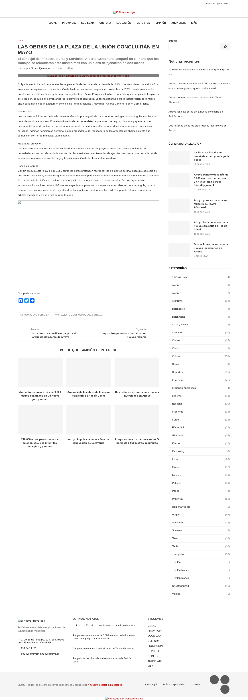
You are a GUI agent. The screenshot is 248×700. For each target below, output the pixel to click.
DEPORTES (143, 22)
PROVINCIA (69, 22)
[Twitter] (23, 3)
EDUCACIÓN (123, 22)
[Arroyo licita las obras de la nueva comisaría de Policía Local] (88, 372)
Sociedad (201, 522)
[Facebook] (19, 3)
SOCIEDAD (87, 22)
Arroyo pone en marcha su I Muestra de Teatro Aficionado (211, 204)
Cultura (201, 356)
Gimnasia (201, 435)
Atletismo (201, 300)
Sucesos (201, 530)
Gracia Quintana (40, 68)
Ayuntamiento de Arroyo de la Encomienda (79, 315)
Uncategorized (201, 585)
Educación (201, 380)
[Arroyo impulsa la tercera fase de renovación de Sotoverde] (88, 419)
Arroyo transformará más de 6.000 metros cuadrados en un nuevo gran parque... (40, 396)
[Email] (31, 3)
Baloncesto (201, 308)
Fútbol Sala (201, 427)
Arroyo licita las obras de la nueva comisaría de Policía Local (211, 226)
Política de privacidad (174, 684)
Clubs (201, 348)
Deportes (201, 372)
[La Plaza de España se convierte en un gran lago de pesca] (179, 158)
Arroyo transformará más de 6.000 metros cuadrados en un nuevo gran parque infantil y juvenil (211, 180)
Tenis (201, 546)
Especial (201, 403)
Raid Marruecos (201, 506)
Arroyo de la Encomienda (34, 315)
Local (20, 40)
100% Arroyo (201, 276)
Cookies (196, 684)
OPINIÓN (160, 22)
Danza (201, 364)
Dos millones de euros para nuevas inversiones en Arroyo (211, 248)
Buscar (172, 40)
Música (201, 467)
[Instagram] (27, 3)
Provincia (201, 498)
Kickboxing (201, 451)
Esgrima (201, 395)
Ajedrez (201, 284)
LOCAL (52, 22)
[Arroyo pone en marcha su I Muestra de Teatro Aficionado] (179, 206)
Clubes (201, 340)
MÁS (194, 22)
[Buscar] (225, 46)
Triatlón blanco (201, 570)
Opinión (201, 475)
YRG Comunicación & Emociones (105, 684)
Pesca (201, 490)
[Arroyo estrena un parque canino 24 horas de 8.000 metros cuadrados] (137, 419)
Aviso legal (151, 684)
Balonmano (201, 316)
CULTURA (105, 22)
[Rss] (35, 3)
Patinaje (201, 482)
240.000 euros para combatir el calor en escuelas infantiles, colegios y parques (40, 443)
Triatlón (201, 562)
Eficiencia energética (201, 387)
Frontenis (201, 411)
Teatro (201, 538)
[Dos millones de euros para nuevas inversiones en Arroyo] (137, 372)
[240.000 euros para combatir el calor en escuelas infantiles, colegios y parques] (40, 419)
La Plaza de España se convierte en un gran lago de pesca (212, 156)
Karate (201, 443)
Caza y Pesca (201, 324)
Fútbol (201, 419)
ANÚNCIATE (178, 22)
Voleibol (201, 593)
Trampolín (201, 554)
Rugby (201, 514)
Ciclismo (201, 332)
